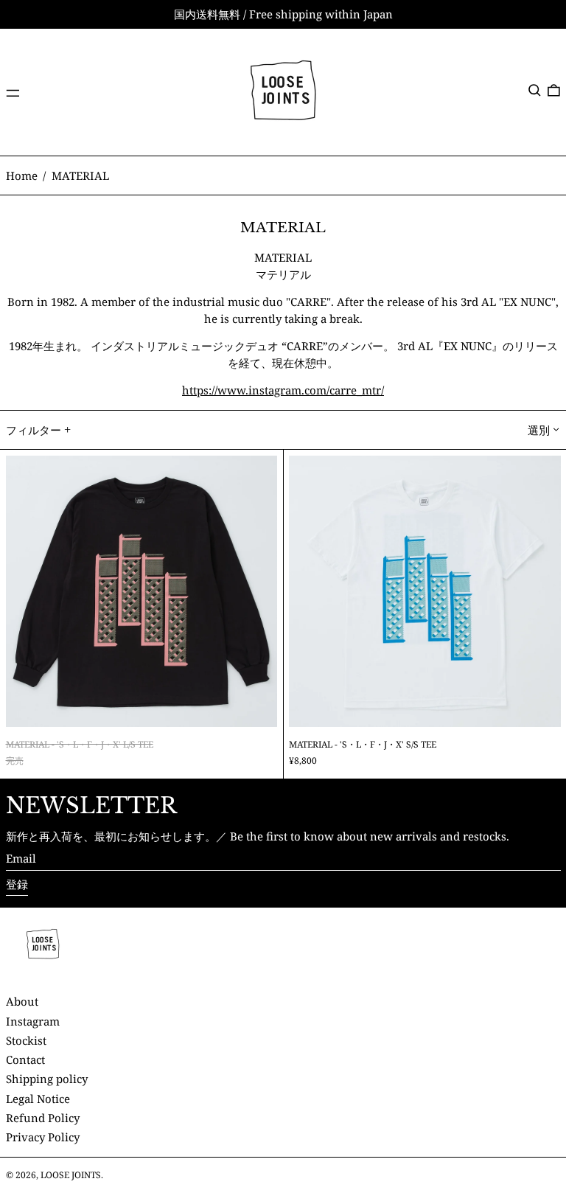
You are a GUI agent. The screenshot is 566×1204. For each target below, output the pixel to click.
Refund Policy (43, 1117)
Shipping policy (47, 1078)
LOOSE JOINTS (71, 1175)
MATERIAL (80, 175)
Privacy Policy (43, 1137)
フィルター (33, 429)
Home (22, 175)
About (22, 1001)
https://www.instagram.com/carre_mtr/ (283, 390)
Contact (25, 1059)
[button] (535, 90)
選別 (539, 429)
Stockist (26, 1040)
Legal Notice (38, 1098)
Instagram (33, 1021)
